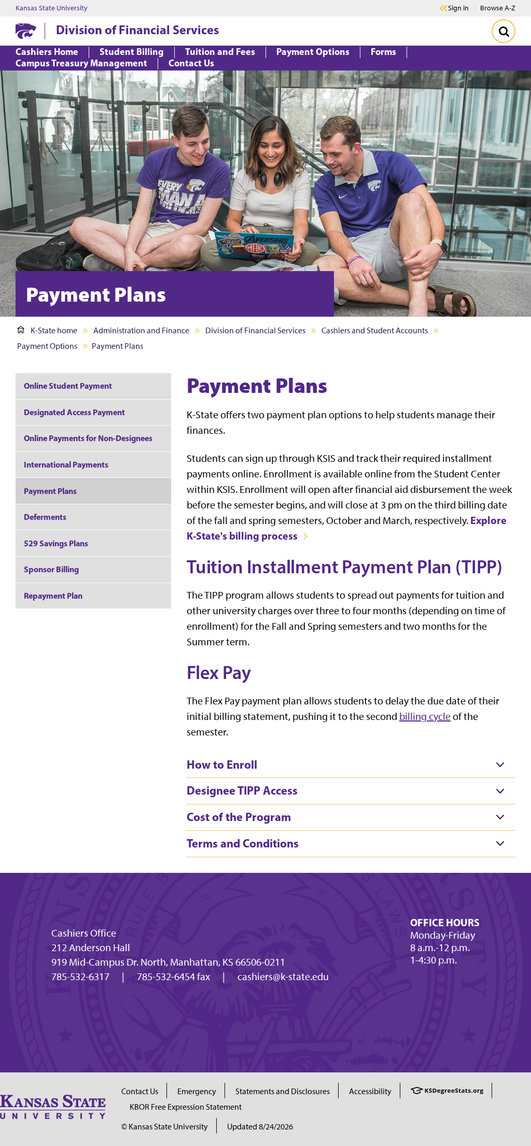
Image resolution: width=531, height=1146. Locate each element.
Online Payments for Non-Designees (88, 438)
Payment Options (47, 346)
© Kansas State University (164, 1126)
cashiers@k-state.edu (283, 976)
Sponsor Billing (51, 569)
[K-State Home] (26, 30)
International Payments (66, 464)
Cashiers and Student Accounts (375, 330)
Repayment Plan (53, 595)
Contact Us (139, 1091)
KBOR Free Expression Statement (186, 1107)
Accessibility (370, 1091)
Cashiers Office (83, 933)
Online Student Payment (68, 385)
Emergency (196, 1091)
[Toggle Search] (503, 31)
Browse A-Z (497, 8)
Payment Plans (50, 491)
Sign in (458, 8)
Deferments (45, 517)
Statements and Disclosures (282, 1091)
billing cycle (425, 716)
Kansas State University (52, 8)
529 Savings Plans (56, 543)
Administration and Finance (141, 330)
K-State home (54, 330)
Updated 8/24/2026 (260, 1126)
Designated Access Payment (74, 412)
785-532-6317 (80, 976)
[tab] (351, 765)
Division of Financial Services (137, 29)
